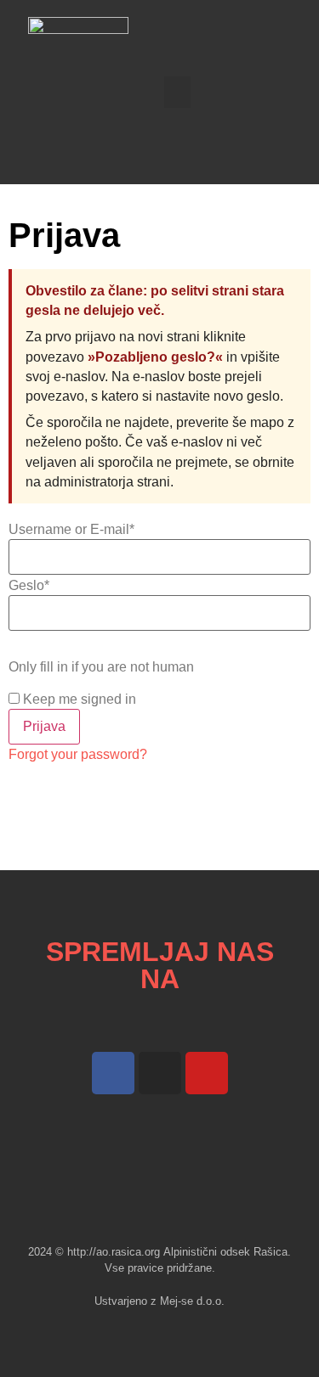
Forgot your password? (78, 754)
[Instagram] (160, 1073)
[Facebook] (113, 1073)
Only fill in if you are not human (101, 667)
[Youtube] (206, 1073)
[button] (177, 92)
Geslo (29, 586)
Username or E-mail (71, 530)
